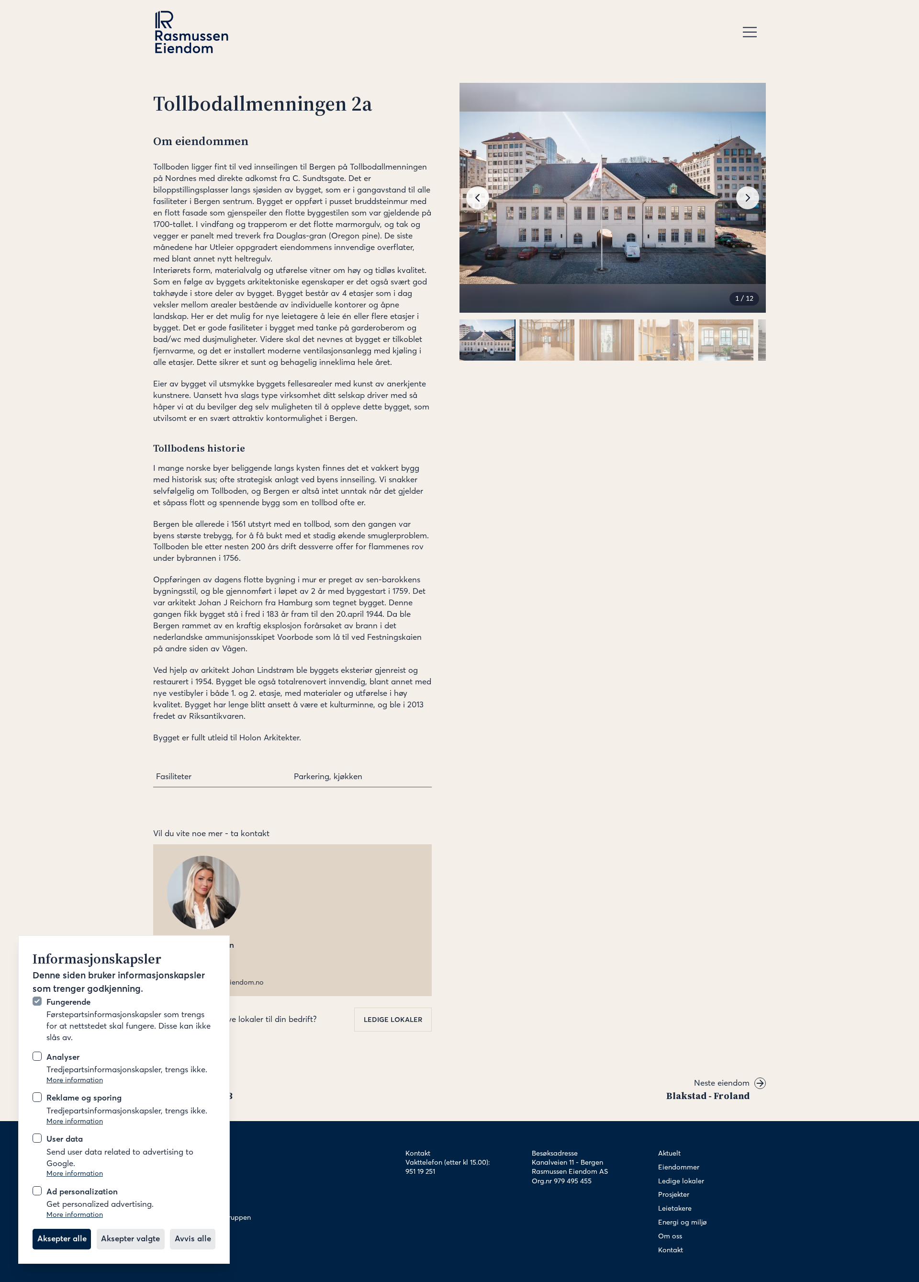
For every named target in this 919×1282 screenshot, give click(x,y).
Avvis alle (193, 1238)
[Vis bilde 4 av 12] (666, 340)
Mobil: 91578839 (192, 973)
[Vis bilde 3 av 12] (606, 340)
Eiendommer (678, 1167)
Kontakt (670, 1250)
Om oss (670, 1236)
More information (74, 1080)
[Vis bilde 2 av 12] (546, 340)
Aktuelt (669, 1153)
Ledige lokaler (393, 1019)
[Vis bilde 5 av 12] (725, 340)
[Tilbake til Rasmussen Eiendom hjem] (191, 32)
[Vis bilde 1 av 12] (487, 340)
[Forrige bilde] (477, 197)
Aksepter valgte (130, 1238)
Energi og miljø (682, 1222)
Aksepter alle (62, 1238)
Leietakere (675, 1208)
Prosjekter (673, 1194)
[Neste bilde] (747, 197)
